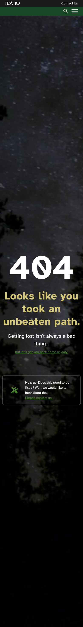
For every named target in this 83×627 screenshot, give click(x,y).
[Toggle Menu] (75, 11)
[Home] (13, 3)
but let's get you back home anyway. (41, 352)
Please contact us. (38, 398)
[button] (65, 10)
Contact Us (69, 3)
